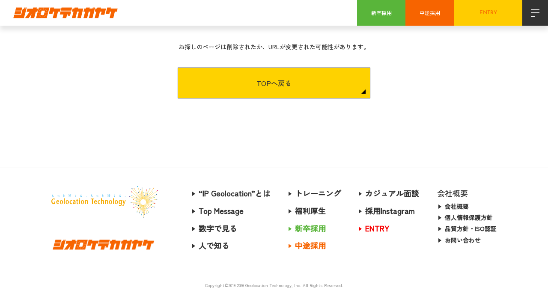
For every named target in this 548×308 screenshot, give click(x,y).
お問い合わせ (463, 240)
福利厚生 (310, 210)
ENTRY (488, 12)
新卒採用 (381, 12)
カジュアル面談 (392, 192)
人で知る (214, 245)
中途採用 (430, 12)
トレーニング (318, 192)
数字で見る (218, 228)
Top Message (221, 210)
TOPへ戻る (274, 83)
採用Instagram (390, 210)
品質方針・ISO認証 (471, 228)
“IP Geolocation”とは (235, 192)
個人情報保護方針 (469, 217)
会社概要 (457, 206)
